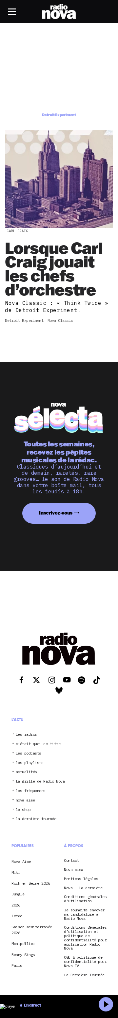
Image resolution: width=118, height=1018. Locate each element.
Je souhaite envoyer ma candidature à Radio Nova (84, 914)
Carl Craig (17, 231)
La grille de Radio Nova (40, 781)
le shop (23, 810)
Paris (16, 965)
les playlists (30, 763)
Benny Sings (23, 954)
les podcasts (28, 753)
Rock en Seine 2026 (30, 883)
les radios (26, 734)
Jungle (17, 893)
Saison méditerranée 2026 (31, 929)
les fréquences (31, 791)
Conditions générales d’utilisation (85, 899)
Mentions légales (81, 879)
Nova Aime (21, 861)
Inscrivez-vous (55, 513)
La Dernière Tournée (84, 975)
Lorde (16, 915)
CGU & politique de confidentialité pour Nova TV (85, 961)
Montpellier (23, 943)
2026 (15, 905)
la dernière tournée (36, 819)
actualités (26, 772)
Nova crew (73, 870)
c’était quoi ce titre (38, 744)
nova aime (25, 800)
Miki (15, 872)
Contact (71, 861)
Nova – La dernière (83, 888)
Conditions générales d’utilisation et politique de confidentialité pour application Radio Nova (85, 938)
